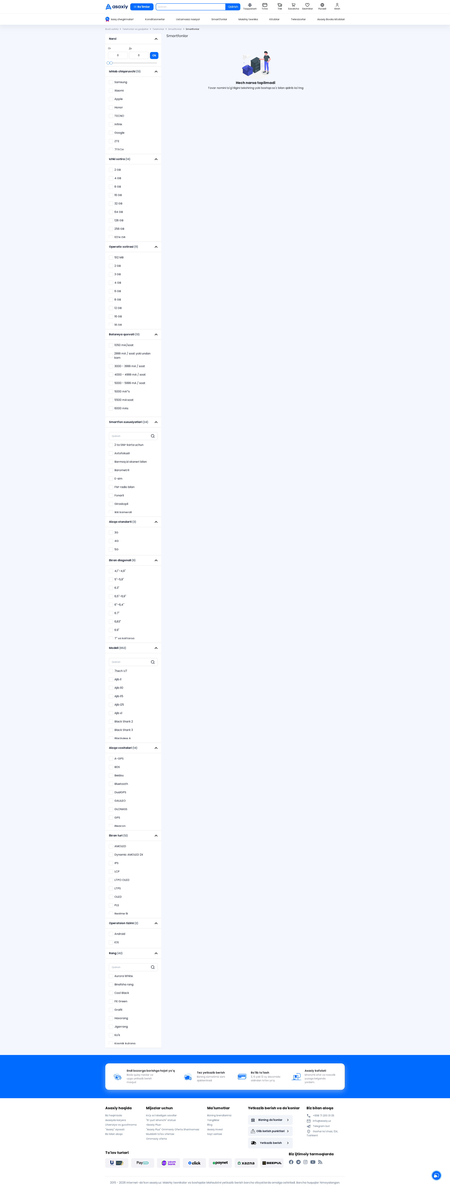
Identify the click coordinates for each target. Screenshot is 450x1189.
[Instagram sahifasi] (305, 1162)
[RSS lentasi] (320, 1162)
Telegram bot (321, 1126)
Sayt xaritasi (214, 1134)
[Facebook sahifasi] (291, 1162)
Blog (209, 1124)
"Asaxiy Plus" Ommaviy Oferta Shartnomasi (172, 1129)
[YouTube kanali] (312, 1162)
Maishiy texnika (248, 19)
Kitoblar (274, 19)
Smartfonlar (219, 19)
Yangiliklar (213, 1120)
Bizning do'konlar (270, 1120)
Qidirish (233, 7)
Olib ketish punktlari (270, 1131)
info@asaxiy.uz (322, 1121)
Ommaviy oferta (156, 1139)
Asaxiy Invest (215, 1129)
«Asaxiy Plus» (153, 1124)
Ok (154, 55)
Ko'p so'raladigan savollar (161, 1115)
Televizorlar (298, 19)
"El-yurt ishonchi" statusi (161, 1120)
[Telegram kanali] (298, 1162)
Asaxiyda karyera (115, 1120)
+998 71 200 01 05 (323, 1115)
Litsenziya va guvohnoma (121, 1124)
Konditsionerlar (155, 19)
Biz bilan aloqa (114, 1134)
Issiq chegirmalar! (122, 19)
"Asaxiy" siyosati (114, 1129)
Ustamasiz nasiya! (188, 19)
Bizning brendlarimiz (219, 1115)
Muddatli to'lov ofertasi (160, 1134)
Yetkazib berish (271, 1143)
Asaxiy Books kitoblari (331, 19)
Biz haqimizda (113, 1115)
